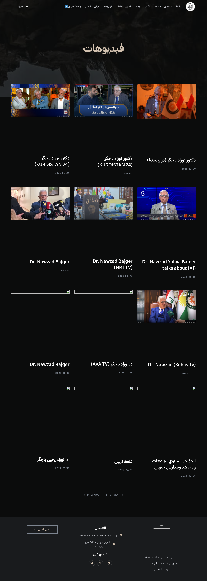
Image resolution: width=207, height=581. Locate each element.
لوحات (138, 6)
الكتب (147, 6)
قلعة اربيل (123, 462)
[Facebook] (109, 563)
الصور (128, 6)
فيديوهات (107, 6)
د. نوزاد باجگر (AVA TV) (112, 364)
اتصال (88, 6)
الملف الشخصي (172, 6)
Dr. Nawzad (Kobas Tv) (172, 365)
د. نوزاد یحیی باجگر (53, 459)
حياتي (96, 6)
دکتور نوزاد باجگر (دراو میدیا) (171, 160)
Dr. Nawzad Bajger (50, 262)
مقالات (157, 6)
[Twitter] (92, 563)
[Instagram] (100, 563)
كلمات (119, 6)
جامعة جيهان (74, 6)
